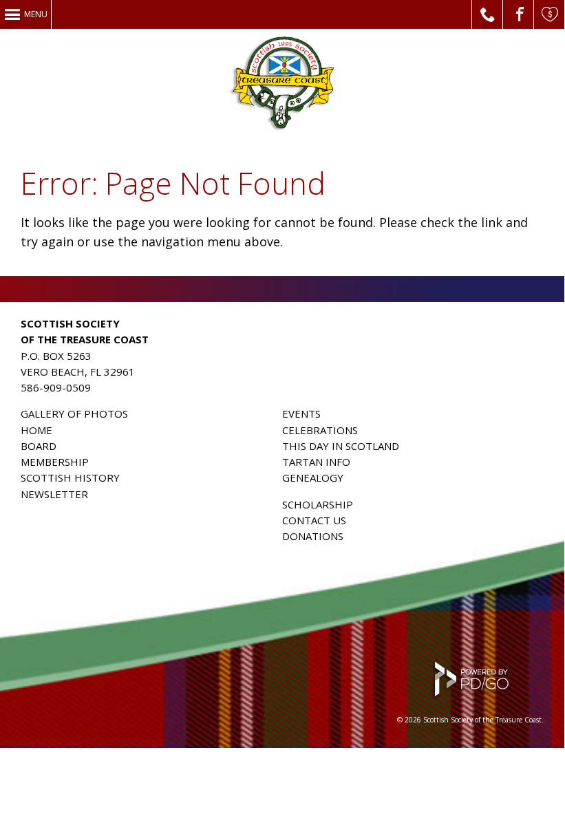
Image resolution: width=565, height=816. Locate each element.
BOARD (38, 446)
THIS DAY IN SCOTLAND (340, 446)
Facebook (518, 14)
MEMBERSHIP (55, 462)
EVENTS (301, 413)
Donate (549, 14)
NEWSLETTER (54, 494)
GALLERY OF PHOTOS (74, 413)
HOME (36, 430)
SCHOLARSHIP (317, 504)
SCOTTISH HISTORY (70, 477)
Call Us (487, 14)
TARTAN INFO (316, 462)
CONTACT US (314, 520)
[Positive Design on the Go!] (471, 697)
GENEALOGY (312, 477)
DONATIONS (312, 536)
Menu (35, 14)
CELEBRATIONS (320, 430)
